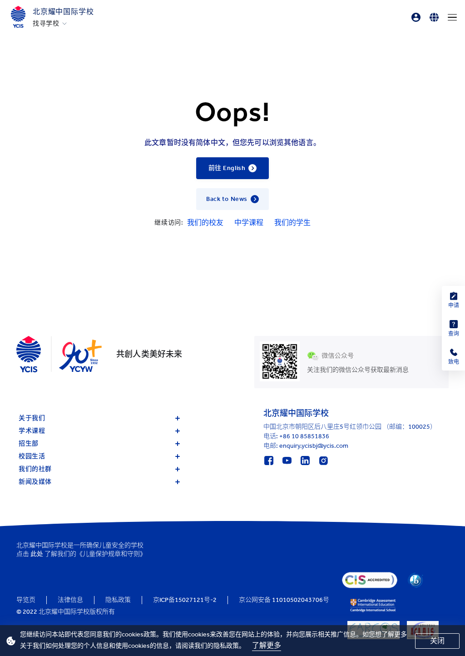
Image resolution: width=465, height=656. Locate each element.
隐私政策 (118, 600)
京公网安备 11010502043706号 (284, 600)
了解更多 (266, 645)
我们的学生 (292, 222)
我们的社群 (35, 469)
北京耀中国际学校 (63, 11)
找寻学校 (46, 23)
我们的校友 (205, 222)
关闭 (437, 640)
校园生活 (32, 456)
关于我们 (32, 418)
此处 (36, 554)
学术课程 (32, 431)
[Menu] (452, 17)
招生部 (29, 443)
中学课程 (248, 222)
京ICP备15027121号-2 (185, 600)
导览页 (25, 600)
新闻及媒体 (35, 482)
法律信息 (70, 600)
